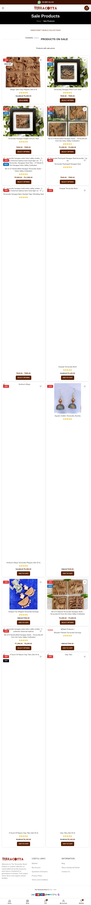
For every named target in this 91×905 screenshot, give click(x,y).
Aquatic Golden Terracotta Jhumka (68, 416)
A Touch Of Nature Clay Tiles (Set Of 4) (23, 833)
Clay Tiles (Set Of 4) (67, 833)
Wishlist (34, 863)
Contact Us (66, 871)
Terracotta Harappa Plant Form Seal (67, 89)
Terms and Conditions (40, 880)
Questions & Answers (40, 871)
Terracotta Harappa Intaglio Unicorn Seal (23, 138)
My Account (36, 867)
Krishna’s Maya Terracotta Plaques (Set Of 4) (23, 563)
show (36, 38)
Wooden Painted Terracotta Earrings (67, 633)
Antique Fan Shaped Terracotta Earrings (23, 612)
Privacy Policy (37, 876)
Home (38, 21)
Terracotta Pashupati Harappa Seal (67, 164)
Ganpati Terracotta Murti (67, 367)
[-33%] (67, 629)
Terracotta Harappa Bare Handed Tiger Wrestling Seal (23, 194)
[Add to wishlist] (41, 60)
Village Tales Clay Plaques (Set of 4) (23, 89)
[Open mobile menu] (3, 8)
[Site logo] (45, 8)
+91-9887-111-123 (48, 2)
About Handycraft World (71, 867)
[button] (67, 378)
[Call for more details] (39, 2)
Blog (63, 863)
